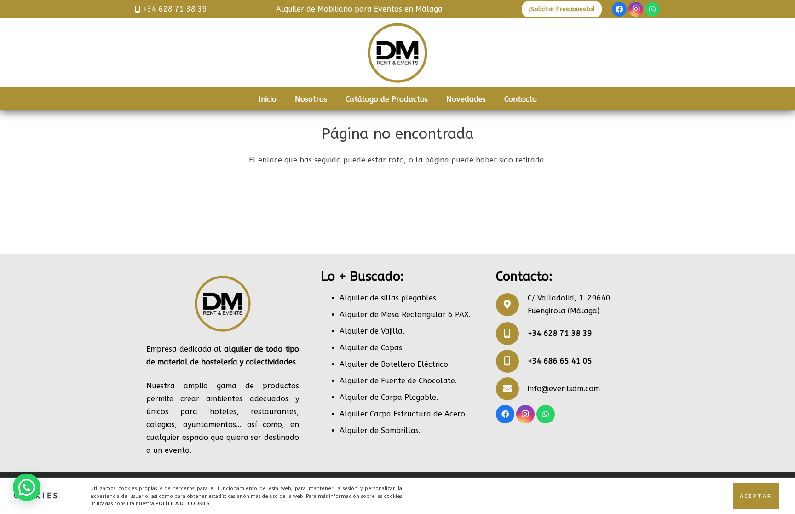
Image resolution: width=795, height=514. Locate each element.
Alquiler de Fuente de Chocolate (397, 380)
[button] (26, 487)
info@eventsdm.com (564, 388)
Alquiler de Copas (371, 347)
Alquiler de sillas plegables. (389, 298)
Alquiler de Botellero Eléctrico (394, 364)
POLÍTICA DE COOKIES (183, 503)
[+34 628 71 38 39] (512, 333)
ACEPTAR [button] (756, 495)
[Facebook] (619, 9)
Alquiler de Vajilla (371, 331)
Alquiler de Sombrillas (379, 430)
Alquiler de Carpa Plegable (388, 397)
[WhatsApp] (652, 9)
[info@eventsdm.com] (512, 388)
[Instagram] (635, 9)
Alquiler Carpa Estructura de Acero (402, 414)
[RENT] (397, 53)
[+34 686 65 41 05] (512, 361)
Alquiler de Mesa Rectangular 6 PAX (404, 314)
